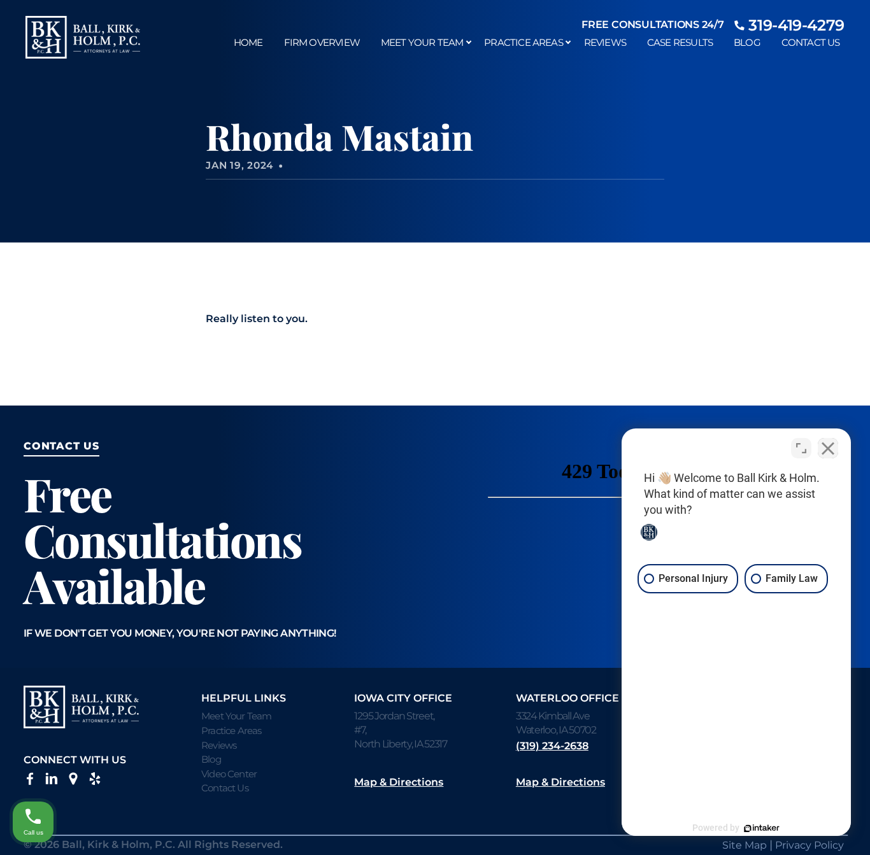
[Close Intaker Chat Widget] (828, 448)
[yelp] (95, 781)
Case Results (680, 42)
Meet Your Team (422, 42)
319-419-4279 (796, 25)
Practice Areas (523, 42)
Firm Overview (322, 42)
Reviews (605, 42)
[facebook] (30, 781)
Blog (747, 42)
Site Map (744, 845)
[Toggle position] (801, 448)
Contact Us (810, 42)
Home (248, 42)
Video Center (229, 774)
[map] (73, 781)
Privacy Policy (809, 845)
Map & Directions (398, 782)
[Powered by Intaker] (762, 828)
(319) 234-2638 (552, 746)
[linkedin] (51, 781)
